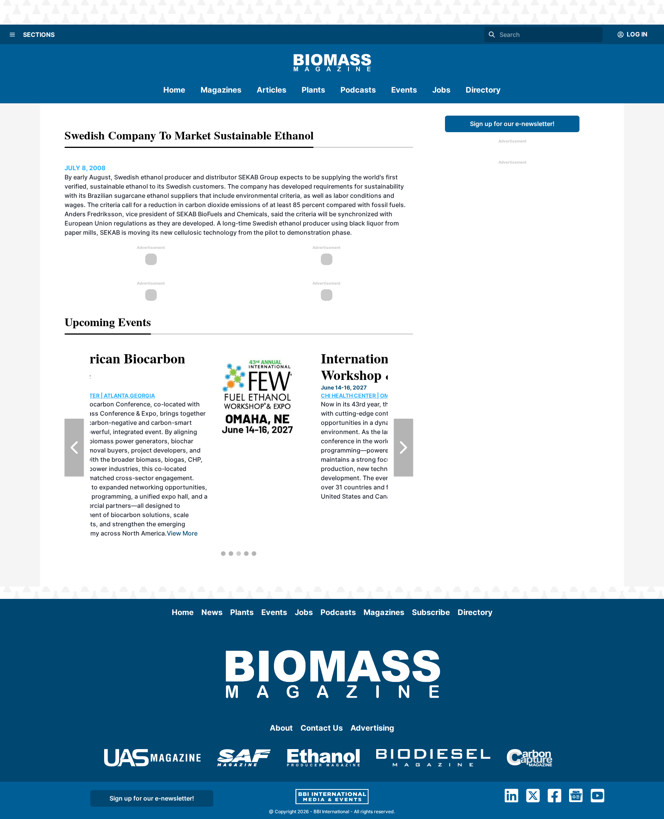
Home (174, 89)
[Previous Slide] (74, 447)
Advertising (372, 728)
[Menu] (12, 34)
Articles (271, 89)
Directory (483, 89)
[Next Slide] (403, 447)
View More (295, 496)
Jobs (441, 89)
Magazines (221, 89)
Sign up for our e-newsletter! (512, 124)
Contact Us (321, 728)
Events (404, 89)
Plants (313, 89)
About (281, 728)
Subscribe (431, 612)
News (211, 612)
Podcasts (358, 89)
